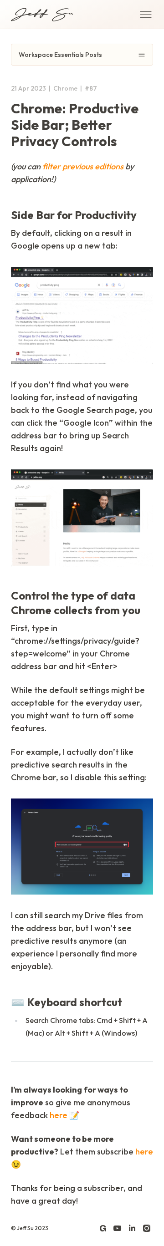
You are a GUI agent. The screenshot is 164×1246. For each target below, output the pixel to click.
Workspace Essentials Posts (60, 55)
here (58, 1115)
